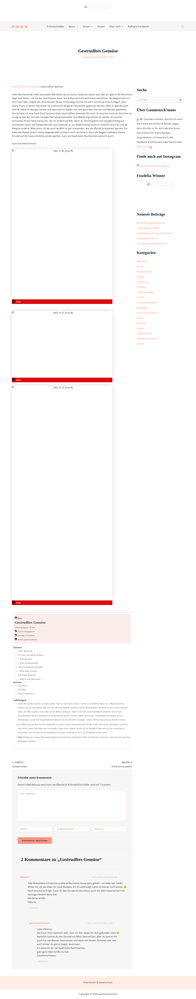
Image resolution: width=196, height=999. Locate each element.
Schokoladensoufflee (148, 228)
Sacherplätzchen (146, 238)
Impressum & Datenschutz (98, 982)
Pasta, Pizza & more (147, 312)
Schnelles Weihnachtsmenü (152, 243)
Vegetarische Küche (147, 338)
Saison (86, 26)
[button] (76, 26)
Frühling (141, 287)
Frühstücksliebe (55, 26)
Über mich (115, 26)
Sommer (141, 323)
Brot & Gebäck (144, 271)
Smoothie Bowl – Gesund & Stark (154, 233)
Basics (72, 26)
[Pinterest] (17, 26)
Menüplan (142, 307)
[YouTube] (26, 26)
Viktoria (24, 877)
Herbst (140, 297)
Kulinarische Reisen (138, 26)
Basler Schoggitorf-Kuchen (151, 222)
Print (19, 618)
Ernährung (142, 281)
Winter (140, 343)
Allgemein (142, 261)
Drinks (140, 276)
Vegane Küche (144, 333)
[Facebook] (13, 26)
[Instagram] (22, 26)
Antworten (33, 908)
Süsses (101, 26)
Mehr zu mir (143, 146)
